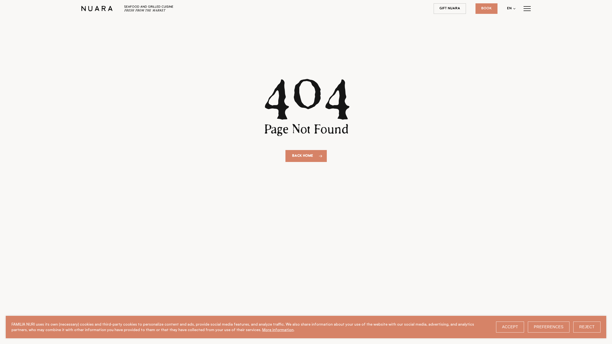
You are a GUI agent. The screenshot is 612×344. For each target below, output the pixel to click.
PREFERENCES (548, 327)
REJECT (587, 327)
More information (278, 329)
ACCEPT (510, 327)
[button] (527, 8)
